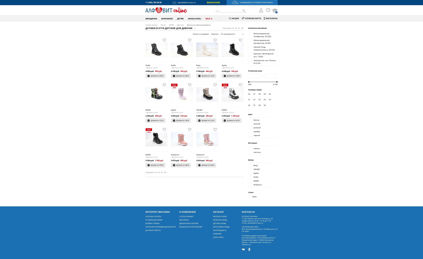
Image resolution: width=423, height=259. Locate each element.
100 (242, 28)
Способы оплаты (153, 216)
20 (236, 28)
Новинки (214, 34)
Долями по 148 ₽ (233, 76)
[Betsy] (207, 49)
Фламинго (175, 155)
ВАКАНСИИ (213, 2)
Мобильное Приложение (190, 227)
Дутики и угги (152, 68)
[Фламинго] (182, 139)
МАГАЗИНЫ (272, 18)
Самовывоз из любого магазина (256, 2)
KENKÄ (148, 110)
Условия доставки (153, 220)
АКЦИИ (235, 18)
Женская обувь (220, 216)
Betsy (198, 65)
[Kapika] (233, 49)
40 (239, 28)
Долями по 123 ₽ (208, 76)
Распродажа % (219, 230)
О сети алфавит (186, 216)
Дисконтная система (189, 223)
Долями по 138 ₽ (182, 120)
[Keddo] (156, 49)
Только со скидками (201, 34)
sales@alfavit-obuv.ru (186, 2)
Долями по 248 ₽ (157, 76)
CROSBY (199, 110)
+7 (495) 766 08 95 (153, 2)
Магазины (184, 220)
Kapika (224, 65)
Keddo (148, 65)
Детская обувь (219, 223)
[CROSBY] (207, 94)
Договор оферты (153, 230)
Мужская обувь (220, 220)
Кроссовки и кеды (221, 227)
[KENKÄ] (156, 94)
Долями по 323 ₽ (233, 120)
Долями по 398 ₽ (157, 165)
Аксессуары (218, 237)
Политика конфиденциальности (160, 227)
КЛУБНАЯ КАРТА (253, 18)
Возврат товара (152, 223)
